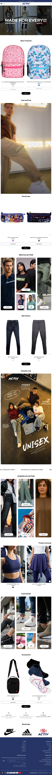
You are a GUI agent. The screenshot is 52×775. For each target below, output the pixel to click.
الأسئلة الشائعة (48, 743)
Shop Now (26, 31)
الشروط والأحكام (48, 762)
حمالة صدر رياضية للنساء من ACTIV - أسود (39, 584)
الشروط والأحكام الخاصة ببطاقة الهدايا (45, 761)
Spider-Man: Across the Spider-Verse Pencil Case (39, 237)
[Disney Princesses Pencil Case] (13, 217)
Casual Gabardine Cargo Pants (39, 356)
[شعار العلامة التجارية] (43, 732)
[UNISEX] (26, 275)
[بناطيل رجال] (44, 284)
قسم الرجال (24, 745)
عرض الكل (26, 93)
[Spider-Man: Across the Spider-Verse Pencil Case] (39, 217)
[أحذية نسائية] (8, 623)
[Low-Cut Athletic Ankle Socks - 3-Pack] (39, 676)
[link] (26, 419)
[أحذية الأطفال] (26, 614)
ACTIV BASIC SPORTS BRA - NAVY (13, 584)
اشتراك (4, 760)
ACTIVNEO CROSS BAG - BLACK (13, 695)
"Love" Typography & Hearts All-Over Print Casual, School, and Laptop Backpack (13, 82)
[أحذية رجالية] (44, 623)
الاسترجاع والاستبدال (48, 752)
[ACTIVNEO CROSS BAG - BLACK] (13, 676)
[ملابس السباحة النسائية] (26, 523)
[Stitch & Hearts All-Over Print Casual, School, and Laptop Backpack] (39, 62)
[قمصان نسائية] (43, 508)
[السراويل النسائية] (26, 493)
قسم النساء (24, 743)
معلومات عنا (49, 745)
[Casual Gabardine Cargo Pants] (39, 337)
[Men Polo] (8, 284)
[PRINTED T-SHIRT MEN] (20, 302)
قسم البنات (24, 749)
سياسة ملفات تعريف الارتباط (46, 759)
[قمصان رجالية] (31, 302)
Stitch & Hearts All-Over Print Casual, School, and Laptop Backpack (39, 81)
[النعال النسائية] (20, 641)
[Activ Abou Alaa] (26, 4)
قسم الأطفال (23, 747)
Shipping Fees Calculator (47, 750)
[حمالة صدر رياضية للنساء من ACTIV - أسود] (39, 564)
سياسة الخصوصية (48, 757)
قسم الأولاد (24, 750)
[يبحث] (4, 4)
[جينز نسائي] (9, 508)
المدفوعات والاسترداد (47, 764)
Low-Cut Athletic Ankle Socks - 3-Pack (39, 695)
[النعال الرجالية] (31, 641)
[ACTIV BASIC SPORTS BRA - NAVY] (13, 564)
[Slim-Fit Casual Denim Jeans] (13, 337)
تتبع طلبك (49, 749)
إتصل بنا (50, 747)
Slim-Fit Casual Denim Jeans (13, 356)
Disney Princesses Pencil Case (13, 237)
